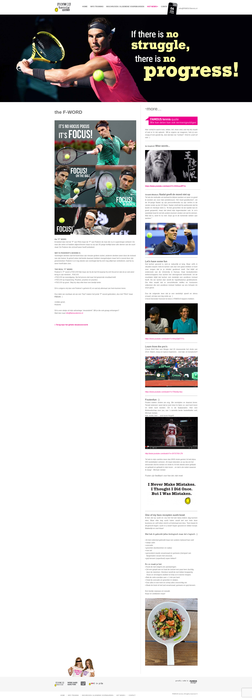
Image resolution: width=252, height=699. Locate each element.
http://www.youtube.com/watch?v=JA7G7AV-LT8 (164, 454)
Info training (96, 7)
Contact (165, 7)
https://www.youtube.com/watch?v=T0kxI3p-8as (163, 392)
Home (85, 7)
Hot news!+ (152, 7)
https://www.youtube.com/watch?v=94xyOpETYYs (164, 339)
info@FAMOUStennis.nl (188, 8)
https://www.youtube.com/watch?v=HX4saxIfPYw (165, 186)
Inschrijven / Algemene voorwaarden (125, 7)
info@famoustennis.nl (75, 313)
